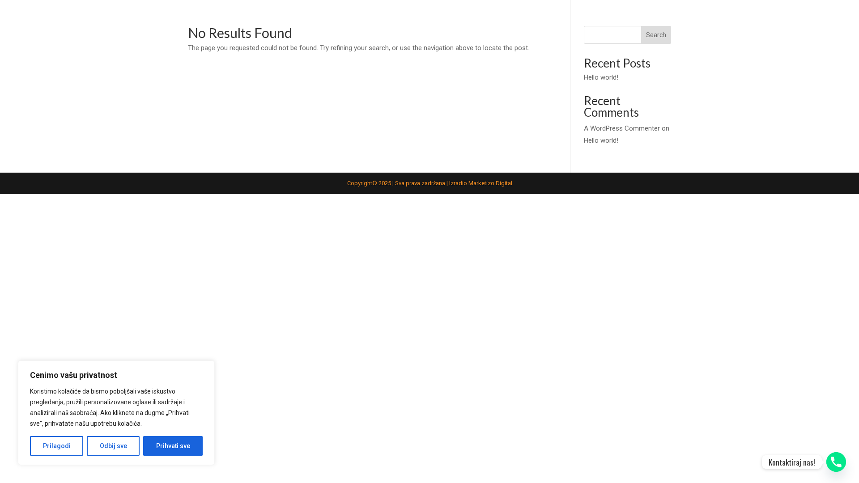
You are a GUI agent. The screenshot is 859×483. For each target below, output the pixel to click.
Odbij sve (113, 445)
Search (656, 34)
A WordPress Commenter (622, 128)
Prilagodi (57, 445)
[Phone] (836, 462)
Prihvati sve (173, 445)
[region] (116, 412)
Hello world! (601, 77)
